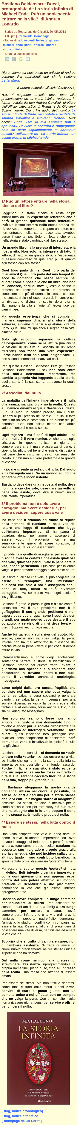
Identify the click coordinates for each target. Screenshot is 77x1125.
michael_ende (13, 44)
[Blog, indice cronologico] (22, 1111)
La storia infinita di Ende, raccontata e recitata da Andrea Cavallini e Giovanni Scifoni (38, 114)
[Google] (21, 60)
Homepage (42, 36)
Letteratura (10, 80)
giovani (54, 40)
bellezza (41, 40)
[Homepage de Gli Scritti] (21, 1121)
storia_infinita (12, 49)
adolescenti (26, 40)
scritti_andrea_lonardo (40, 44)
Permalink (25, 36)
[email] (7, 60)
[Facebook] (14, 60)
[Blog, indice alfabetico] (20, 1116)
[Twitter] (28, 60)
